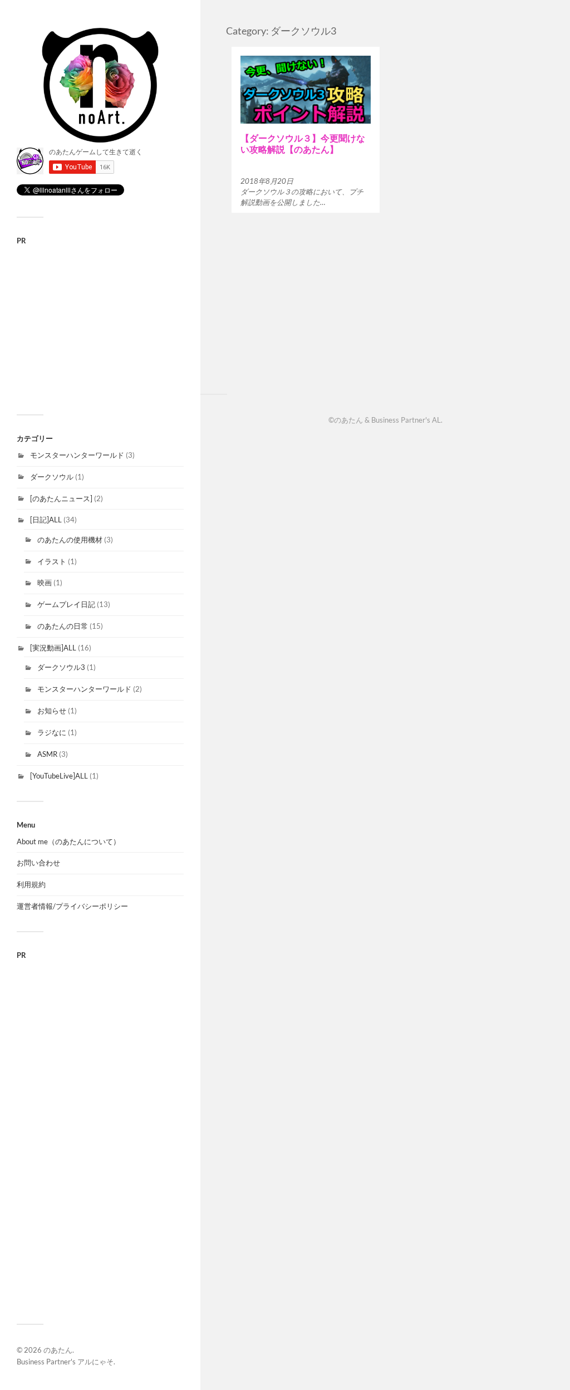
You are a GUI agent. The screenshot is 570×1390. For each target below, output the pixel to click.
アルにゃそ (95, 1361)
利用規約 (31, 884)
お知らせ (51, 710)
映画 (44, 582)
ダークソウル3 (61, 667)
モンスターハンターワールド (77, 455)
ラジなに (51, 732)
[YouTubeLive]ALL (59, 775)
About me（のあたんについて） (68, 841)
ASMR (47, 754)
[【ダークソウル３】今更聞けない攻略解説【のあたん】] (305, 90)
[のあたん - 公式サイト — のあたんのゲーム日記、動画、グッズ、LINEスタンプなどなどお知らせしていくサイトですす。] (100, 85)
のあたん (57, 1349)
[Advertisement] (100, 322)
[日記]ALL (46, 519)
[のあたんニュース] (61, 498)
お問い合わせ (38, 862)
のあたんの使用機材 (69, 539)
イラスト (51, 561)
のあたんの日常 (62, 625)
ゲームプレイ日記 (66, 604)
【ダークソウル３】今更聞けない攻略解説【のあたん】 (302, 143)
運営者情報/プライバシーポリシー (72, 906)
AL (436, 419)
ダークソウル (51, 476)
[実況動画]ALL (53, 647)
